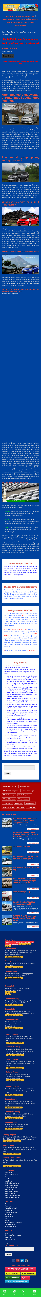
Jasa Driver (8, 1181)
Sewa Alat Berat (10, 1193)
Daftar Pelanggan (20, 25)
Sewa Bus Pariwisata (11, 1175)
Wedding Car (31, 807)
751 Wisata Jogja (25, 786)
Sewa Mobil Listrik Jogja (22, 846)
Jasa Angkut (9, 1179)
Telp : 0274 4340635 (13, 1274)
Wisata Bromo (7, 803)
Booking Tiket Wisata (11, 1191)
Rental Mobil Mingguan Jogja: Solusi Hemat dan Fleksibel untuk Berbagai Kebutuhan (25, 834)
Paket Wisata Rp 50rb (9, 786)
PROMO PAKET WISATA (22, 19)
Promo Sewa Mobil (11, 1208)
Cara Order (8, 1210)
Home (7, 16)
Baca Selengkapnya (33, 829)
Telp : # (26, 1278)
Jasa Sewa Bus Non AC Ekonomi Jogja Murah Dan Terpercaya (25, 857)
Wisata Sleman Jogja (28, 791)
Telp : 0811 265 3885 (29, 1274)
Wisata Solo (18, 803)
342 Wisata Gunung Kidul (10, 791)
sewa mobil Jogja (29, 185)
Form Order (26, 16)
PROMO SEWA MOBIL (9, 19)
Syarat (33, 16)
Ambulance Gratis (8, 807)
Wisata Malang (30, 803)
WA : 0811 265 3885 (14, 1278)
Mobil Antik (20, 807)
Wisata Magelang (23, 799)
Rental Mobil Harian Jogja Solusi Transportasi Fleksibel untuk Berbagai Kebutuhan (25, 821)
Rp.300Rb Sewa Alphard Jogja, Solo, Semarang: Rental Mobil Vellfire (24, 918)
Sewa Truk (8, 1177)
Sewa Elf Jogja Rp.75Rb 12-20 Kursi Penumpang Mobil (24, 903)
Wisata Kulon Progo (9, 799)
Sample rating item (7, 51)
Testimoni (8, 1243)
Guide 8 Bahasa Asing (12, 1183)
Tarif (11, 16)
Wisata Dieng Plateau (25, 795)
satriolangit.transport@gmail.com (17, 1282)
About (6, 1233)
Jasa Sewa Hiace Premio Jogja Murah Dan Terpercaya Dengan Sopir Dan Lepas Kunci (24, 881)
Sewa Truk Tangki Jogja (22, 892)
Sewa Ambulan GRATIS (12, 1195)
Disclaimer (8, 1237)
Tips (8, 32)
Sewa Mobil (8, 1173)
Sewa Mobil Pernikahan (12, 1197)
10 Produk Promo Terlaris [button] (12, 665)
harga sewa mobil (29, 140)
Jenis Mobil (17, 16)
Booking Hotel (9, 1189)
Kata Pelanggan (29, 22)
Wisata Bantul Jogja (9, 795)
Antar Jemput (33, 19)
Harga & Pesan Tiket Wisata (15, 22)
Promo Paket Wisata (11, 1187)
